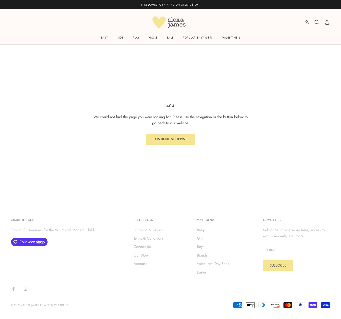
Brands (202, 255)
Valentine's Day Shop (213, 263)
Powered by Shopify (54, 305)
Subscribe (278, 265)
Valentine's (231, 38)
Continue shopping (170, 139)
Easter (201, 272)
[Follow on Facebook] (13, 288)
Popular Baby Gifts (198, 38)
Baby (104, 38)
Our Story (141, 255)
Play (136, 38)
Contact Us (142, 246)
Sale (170, 38)
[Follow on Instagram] (25, 288)
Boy (200, 246)
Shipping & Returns (149, 230)
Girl (200, 238)
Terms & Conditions (149, 238)
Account (140, 263)
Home (153, 38)
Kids (120, 38)
